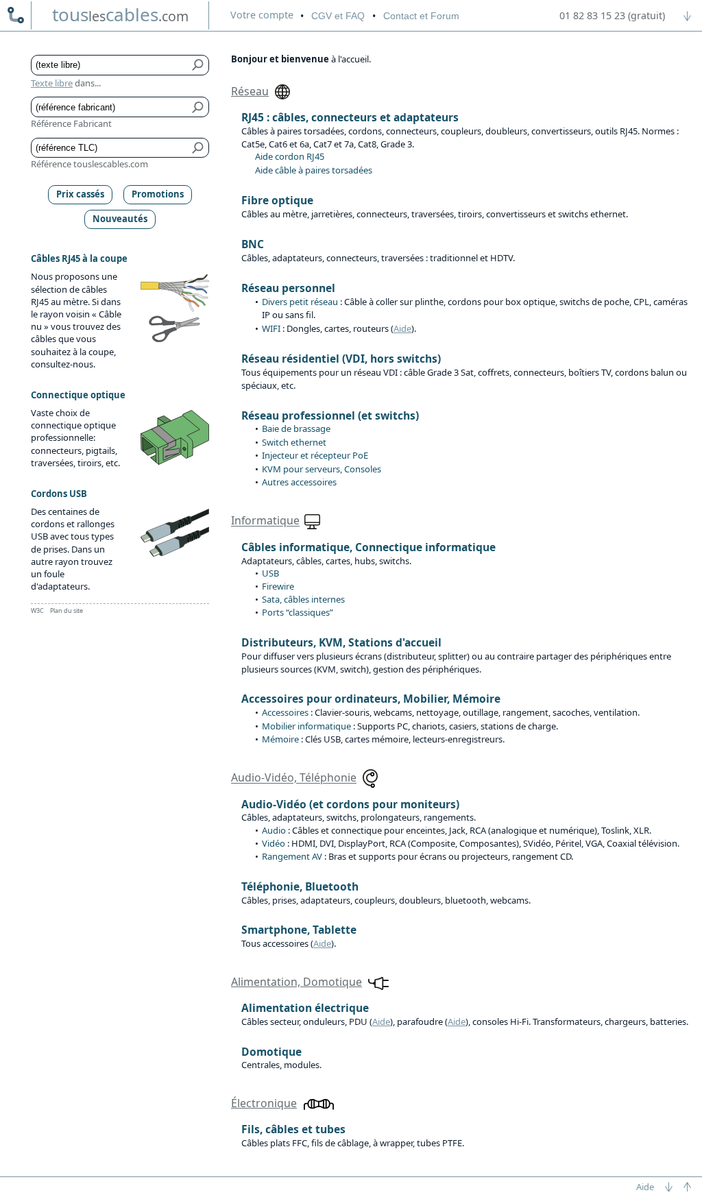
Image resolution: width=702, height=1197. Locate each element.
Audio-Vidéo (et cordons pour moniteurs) (350, 804)
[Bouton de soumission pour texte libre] (198, 65)
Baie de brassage (296, 428)
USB (270, 573)
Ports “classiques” (297, 612)
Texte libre (52, 83)
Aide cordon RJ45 (289, 156)
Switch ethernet (294, 442)
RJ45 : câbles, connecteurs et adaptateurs (350, 117)
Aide (402, 328)
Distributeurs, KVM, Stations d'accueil (341, 642)
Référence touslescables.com (89, 164)
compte (261, 14)
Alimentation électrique (305, 1007)
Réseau (250, 91)
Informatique (265, 521)
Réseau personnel (288, 287)
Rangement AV (292, 856)
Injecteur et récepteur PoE (315, 455)
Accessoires (285, 712)
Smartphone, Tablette (298, 929)
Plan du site (66, 610)
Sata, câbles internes (303, 599)
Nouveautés (120, 219)
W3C (37, 610)
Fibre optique (277, 200)
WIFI (271, 328)
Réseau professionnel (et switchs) (330, 415)
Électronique (264, 1103)
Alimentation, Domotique (296, 981)
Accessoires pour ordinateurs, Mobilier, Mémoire (370, 698)
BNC (252, 244)
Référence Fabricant (71, 123)
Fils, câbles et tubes (293, 1129)
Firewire (278, 586)
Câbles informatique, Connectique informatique (368, 547)
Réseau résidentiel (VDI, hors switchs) (341, 358)
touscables (120, 14)
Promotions (158, 194)
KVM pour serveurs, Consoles (321, 469)
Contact (421, 15)
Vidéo (273, 843)
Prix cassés (80, 194)
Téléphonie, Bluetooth (300, 886)
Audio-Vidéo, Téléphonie (293, 778)
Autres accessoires (299, 482)
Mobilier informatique (306, 726)
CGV (338, 15)
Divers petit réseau (300, 301)
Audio (274, 830)
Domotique (271, 1051)
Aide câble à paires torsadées (313, 170)
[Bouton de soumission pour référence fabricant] (198, 107)
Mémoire (280, 739)
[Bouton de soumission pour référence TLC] (198, 148)
